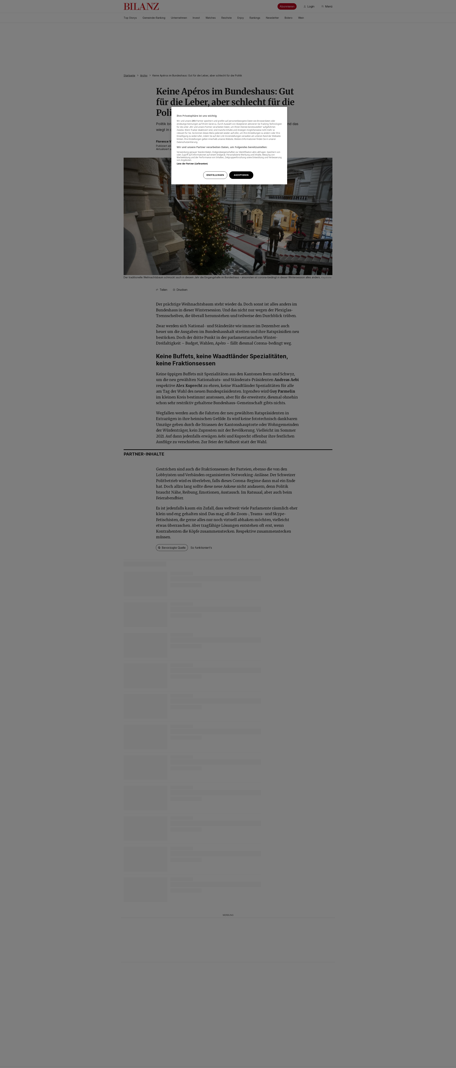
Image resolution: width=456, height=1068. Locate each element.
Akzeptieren (241, 175)
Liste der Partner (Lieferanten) (192, 163)
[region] (229, 145)
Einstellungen (215, 175)
